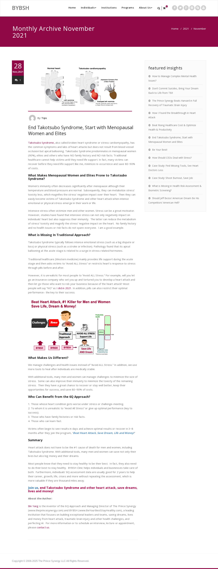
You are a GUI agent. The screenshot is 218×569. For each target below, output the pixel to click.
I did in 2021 (64, 288)
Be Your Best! (159, 149)
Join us (33, 488)
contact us (43, 527)
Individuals (88, 7)
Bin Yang (33, 506)
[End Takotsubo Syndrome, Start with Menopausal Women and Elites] (83, 85)
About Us (145, 7)
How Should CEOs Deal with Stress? (172, 157)
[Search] (159, 8)
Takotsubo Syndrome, (41, 142)
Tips (44, 118)
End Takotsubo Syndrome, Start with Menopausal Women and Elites (80, 130)
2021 (186, 28)
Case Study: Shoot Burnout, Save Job (172, 178)
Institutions (108, 7)
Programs (128, 7)
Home (72, 7)
